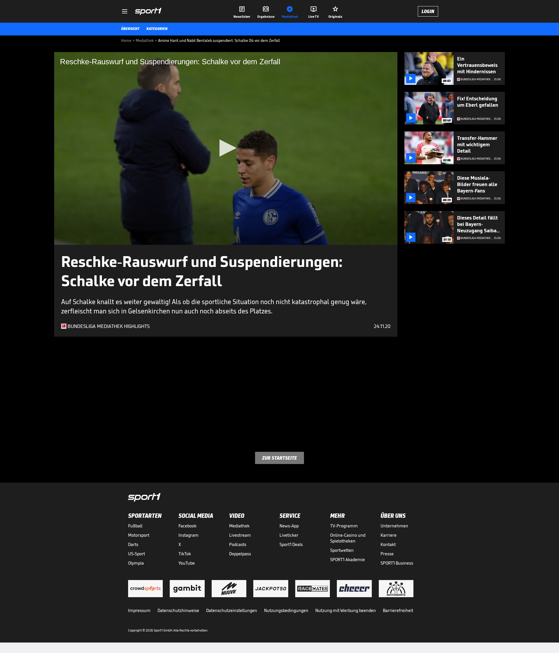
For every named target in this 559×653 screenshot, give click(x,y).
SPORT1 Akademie (347, 559)
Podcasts (237, 544)
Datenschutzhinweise (178, 610)
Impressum (139, 610)
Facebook (187, 526)
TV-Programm (344, 526)
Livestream (240, 535)
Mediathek (239, 526)
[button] (226, 148)
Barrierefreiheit (398, 610)
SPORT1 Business (397, 563)
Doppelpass (240, 553)
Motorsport (138, 535)
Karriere (389, 535)
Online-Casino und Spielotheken (347, 538)
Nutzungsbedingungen (286, 610)
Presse (387, 553)
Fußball (135, 526)
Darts (133, 544)
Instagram (188, 535)
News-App (289, 526)
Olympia (136, 563)
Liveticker (289, 535)
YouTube (186, 563)
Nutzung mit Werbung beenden (345, 610)
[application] (225, 148)
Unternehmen (394, 526)
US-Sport (136, 553)
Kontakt (388, 544)
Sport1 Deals (291, 544)
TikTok (184, 553)
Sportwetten (342, 550)
